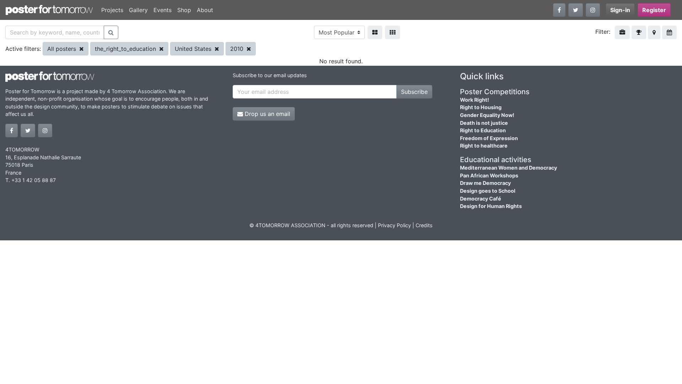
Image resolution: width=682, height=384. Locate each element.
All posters (62, 48)
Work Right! (474, 100)
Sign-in (620, 10)
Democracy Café (480, 199)
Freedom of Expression (489, 138)
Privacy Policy (394, 225)
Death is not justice (484, 123)
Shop (184, 10)
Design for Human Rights (491, 206)
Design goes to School (487, 191)
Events (162, 10)
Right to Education (483, 130)
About (205, 10)
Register (654, 10)
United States (194, 48)
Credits (424, 225)
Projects (112, 10)
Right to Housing (481, 107)
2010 (237, 48)
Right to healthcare (484, 146)
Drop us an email (266, 113)
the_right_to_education (126, 48)
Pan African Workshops (489, 175)
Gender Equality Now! (487, 115)
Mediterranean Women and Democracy (508, 168)
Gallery (138, 10)
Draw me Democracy (485, 183)
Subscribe (414, 91)
